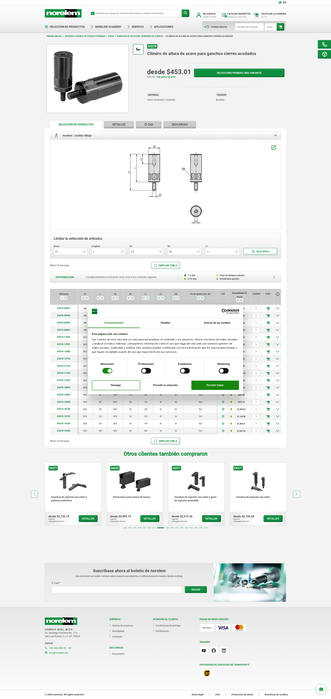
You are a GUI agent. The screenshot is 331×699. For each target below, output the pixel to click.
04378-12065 (63, 344)
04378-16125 (63, 416)
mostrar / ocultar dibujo (77, 135)
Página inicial (54, 36)
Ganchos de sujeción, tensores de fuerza (140, 36)
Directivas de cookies (276, 694)
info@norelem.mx (58, 652)
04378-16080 (63, 402)
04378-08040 (63, 315)
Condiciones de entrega (168, 625)
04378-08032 (63, 308)
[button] (125, 527)
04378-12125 (63, 365)
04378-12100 (63, 358)
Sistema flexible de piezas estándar (85, 36)
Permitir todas (215, 385)
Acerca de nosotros (122, 625)
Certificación (162, 631)
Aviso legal (198, 694)
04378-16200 (63, 430)
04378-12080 (63, 351)
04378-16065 (63, 394)
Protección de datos (242, 694)
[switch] (146, 371)
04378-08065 (63, 329)
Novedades (118, 631)
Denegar (116, 385)
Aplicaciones (163, 26)
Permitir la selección (165, 385)
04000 (111, 36)
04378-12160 (63, 373)
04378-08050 (63, 322)
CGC (217, 694)
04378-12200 (63, 380)
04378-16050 (63, 387)
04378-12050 (63, 337)
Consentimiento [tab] (113, 322)
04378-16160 (63, 423)
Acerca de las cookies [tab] (217, 322)
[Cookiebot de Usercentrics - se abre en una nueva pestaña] (224, 311)
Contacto (117, 636)
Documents (118, 653)
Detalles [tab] (165, 322)
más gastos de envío (166, 77)
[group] (73, 494)
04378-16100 (63, 409)
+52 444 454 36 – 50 (60, 648)
